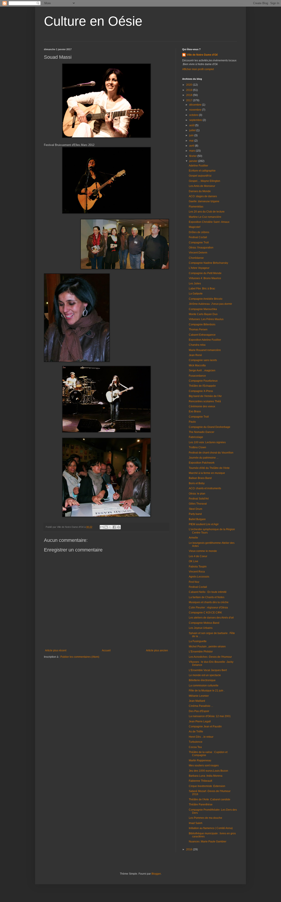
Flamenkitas (196, 206)
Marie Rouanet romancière (205, 350)
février (193, 156)
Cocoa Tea (195, 747)
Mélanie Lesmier (199, 695)
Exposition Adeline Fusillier (205, 339)
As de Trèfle (196, 731)
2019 (189, 90)
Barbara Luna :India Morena (205, 775)
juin (191, 135)
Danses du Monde (200, 191)
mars (192, 150)
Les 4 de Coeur (198, 556)
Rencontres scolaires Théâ (205, 401)
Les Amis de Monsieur (202, 186)
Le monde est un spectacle (205, 675)
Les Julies (195, 283)
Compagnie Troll (199, 242)
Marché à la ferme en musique (207, 473)
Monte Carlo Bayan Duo (203, 314)
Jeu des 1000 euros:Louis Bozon (208, 770)
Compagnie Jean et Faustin (205, 726)
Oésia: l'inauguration (201, 247)
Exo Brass (195, 411)
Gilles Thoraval (198, 503)
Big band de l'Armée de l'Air (205, 396)
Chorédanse (196, 257)
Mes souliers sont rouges (204, 765)
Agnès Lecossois (199, 576)
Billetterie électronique (202, 680)
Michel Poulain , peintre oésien (207, 646)
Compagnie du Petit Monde (205, 273)
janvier (193, 161)
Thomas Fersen (198, 329)
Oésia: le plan (197, 493)
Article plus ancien (157, 650)
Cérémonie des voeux (202, 406)
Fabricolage (196, 437)
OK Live (193, 561)
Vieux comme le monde (203, 551)
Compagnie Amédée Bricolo (205, 298)
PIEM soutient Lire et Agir (204, 524)
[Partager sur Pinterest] (118, 527)
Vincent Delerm (198, 252)
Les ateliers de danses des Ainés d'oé (211, 617)
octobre (194, 115)
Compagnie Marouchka (203, 309)
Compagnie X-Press (201, 391)
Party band (195, 514)
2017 (189, 100)
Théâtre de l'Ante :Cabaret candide (209, 799)
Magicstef (194, 227)
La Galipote (196, 293)
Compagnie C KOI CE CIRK (205, 612)
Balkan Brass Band (200, 478)
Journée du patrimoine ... (203, 457)
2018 (189, 95)
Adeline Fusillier (198, 165)
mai (191, 140)
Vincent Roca (197, 571)
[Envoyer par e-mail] (102, 527)
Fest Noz (194, 581)
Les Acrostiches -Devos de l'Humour (210, 656)
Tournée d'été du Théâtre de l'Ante (209, 468)
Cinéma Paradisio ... (201, 705)
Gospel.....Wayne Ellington (204, 181)
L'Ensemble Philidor (201, 651)
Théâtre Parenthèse (201, 804)
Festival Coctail (198, 237)
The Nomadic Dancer (201, 432)
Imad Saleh (195, 823)
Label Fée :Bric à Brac (202, 288)
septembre (196, 120)
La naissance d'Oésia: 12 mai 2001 (210, 716)
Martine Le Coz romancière (205, 216)
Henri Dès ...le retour (201, 736)
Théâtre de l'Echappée (202, 385)
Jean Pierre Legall (200, 721)
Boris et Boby (197, 483)
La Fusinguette (198, 641)
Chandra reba (197, 344)
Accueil (106, 650)
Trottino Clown (197, 447)
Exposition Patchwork (201, 462)
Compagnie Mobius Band (204, 622)
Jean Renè (195, 355)
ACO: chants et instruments (205, 488)
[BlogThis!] (106, 527)
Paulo (192, 421)
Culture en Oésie (93, 21)
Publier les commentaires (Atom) (79, 656)
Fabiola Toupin (198, 566)
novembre (195, 109)
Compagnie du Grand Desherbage (209, 427)
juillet (192, 130)
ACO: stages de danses (203, 196)
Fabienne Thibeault (200, 780)
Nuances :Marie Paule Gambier (207, 841)
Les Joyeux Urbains (201, 627)
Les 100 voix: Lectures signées (207, 442)
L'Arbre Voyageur (199, 267)
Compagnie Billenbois (202, 324)
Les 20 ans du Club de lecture (207, 211)
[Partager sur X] (110, 527)
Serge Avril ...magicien (202, 370)
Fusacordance (197, 375)
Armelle (193, 537)
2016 (189, 849)
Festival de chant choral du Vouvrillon (211, 452)
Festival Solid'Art (199, 498)
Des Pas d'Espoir (199, 711)
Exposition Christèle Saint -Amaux (209, 221)
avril (192, 145)
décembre (195, 104)
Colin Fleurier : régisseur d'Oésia (208, 607)
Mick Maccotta (197, 365)
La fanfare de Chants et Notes (206, 597)
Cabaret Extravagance (202, 334)
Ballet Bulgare (197, 519)
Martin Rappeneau (200, 760)
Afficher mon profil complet (198, 69)
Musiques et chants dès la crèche (209, 602)
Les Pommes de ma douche (205, 817)
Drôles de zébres (199, 232)
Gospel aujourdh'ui (200, 175)
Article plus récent (55, 650)
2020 (189, 84)
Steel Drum (195, 508)
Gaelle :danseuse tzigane (204, 201)
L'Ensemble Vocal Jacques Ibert (208, 670)
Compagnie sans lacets (203, 360)
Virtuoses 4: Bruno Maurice (205, 278)
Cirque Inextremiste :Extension (207, 786)
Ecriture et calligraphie (202, 170)
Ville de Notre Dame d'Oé (202, 54)
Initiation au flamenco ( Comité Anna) (211, 828)
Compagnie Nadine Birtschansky (208, 262)
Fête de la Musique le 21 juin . (207, 690)
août (192, 125)
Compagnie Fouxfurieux (203, 380)
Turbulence (195, 741)
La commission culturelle (203, 685)
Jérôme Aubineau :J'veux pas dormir (210, 303)
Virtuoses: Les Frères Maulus (206, 319)
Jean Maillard (197, 700)
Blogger (156, 873)
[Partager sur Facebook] (114, 527)
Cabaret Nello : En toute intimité (208, 592)
